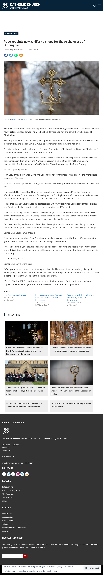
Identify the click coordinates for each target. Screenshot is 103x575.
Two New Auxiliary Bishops (15, 295)
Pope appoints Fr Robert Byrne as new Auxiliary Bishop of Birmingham (80, 297)
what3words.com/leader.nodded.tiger (17, 463)
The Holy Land (8, 497)
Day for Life (7, 513)
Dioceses (15, 119)
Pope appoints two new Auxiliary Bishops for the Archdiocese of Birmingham (48, 297)
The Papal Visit (8, 494)
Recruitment (7, 531)
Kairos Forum (7, 520)
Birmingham (11, 33)
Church (6, 119)
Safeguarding (7, 487)
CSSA (4, 501)
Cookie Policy (52, 571)
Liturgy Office (7, 517)
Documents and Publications (14, 528)
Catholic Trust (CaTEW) (11, 490)
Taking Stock (7, 524)
